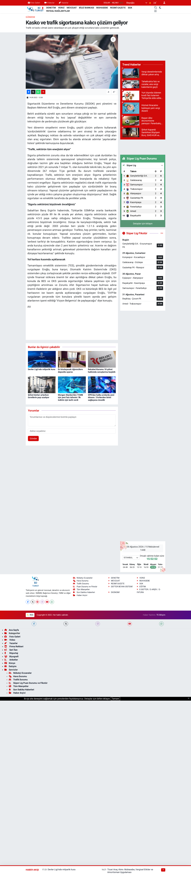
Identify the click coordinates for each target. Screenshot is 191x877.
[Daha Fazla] (43, 92)
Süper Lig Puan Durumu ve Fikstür (30, 683)
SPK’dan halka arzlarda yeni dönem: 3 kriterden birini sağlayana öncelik (101, 397)
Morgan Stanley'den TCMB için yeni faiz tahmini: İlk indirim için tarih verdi (70, 397)
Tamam (115, 698)
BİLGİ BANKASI (86, 7)
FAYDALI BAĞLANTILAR (58, 11)
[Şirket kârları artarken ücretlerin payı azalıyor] (42, 384)
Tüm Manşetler (83, 589)
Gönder (33, 438)
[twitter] (66, 624)
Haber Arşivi (82, 595)
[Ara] (155, 7)
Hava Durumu (82, 581)
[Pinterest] (37, 602)
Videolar (50, 3)
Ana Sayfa (14, 630)
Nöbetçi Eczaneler (85, 578)
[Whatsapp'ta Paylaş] (38, 92)
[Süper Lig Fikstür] (162, 233)
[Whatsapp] (52, 602)
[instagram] (97, 624)
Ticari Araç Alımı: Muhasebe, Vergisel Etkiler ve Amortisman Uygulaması (130, 870)
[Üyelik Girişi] (163, 3)
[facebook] (34, 624)
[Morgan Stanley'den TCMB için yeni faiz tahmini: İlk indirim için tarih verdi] (72, 384)
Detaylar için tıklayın (142, 223)
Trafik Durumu (83, 583)
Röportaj (13, 653)
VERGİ (61, 7)
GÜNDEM (30, 17)
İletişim (13, 666)
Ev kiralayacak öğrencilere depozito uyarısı (70, 370)
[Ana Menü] (155, 11)
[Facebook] (28, 602)
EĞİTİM (142, 586)
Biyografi (14, 656)
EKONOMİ (115, 592)
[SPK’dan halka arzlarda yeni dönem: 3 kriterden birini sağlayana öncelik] (102, 384)
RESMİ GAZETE (118, 7)
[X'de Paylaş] (33, 92)
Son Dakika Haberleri (86, 592)
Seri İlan (13, 650)
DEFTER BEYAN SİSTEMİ (122, 586)
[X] (33, 602)
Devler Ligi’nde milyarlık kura (41, 369)
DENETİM (51, 7)
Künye (12, 663)
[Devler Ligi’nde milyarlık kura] (42, 359)
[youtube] (129, 624)
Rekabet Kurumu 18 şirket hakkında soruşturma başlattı (101, 370)
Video (12, 640)
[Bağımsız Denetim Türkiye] (35, 9)
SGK (130, 7)
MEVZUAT (72, 7)
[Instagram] (42, 602)
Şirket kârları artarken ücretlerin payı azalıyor (38, 396)
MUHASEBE (102, 7)
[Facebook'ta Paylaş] (28, 92)
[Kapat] (189, 698)
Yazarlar (64, 3)
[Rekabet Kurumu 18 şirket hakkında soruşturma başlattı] (102, 359)
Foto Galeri (35, 3)
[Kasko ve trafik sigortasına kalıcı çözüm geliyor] (72, 62)
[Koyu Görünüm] (160, 7)
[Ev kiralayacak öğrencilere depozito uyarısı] (72, 359)
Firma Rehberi (16, 646)
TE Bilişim (160, 615)
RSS (31, 615)
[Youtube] (47, 602)
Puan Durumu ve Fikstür (87, 586)
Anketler (13, 659)
